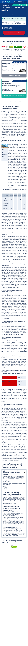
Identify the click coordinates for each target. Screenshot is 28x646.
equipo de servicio (11, 230)
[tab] (8, 13)
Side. (15, 438)
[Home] (6, 1)
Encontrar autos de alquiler (14, 33)
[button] (15, 2)
